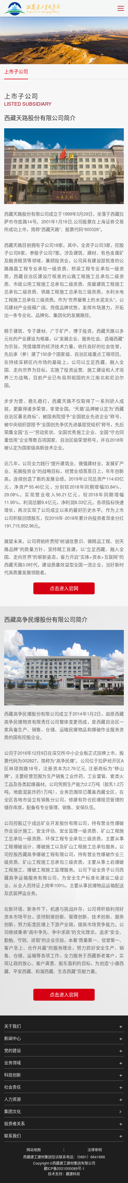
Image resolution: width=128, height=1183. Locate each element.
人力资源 (12, 1099)
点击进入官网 (64, 588)
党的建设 (12, 1050)
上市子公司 (16, 71)
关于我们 (12, 1026)
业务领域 (12, 1062)
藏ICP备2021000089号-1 (64, 1168)
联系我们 (12, 1135)
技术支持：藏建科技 (64, 1173)
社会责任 (12, 1087)
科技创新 (12, 1075)
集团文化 (12, 1111)
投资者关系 (14, 1123)
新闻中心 (12, 1038)
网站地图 (33, 1149)
